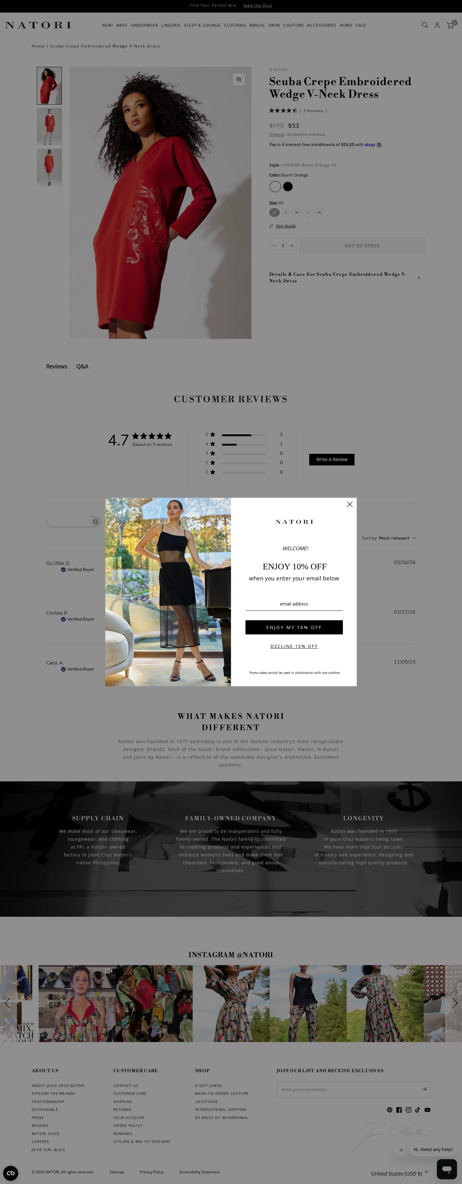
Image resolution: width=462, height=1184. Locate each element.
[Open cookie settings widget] (10, 1173)
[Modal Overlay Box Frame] (231, 592)
